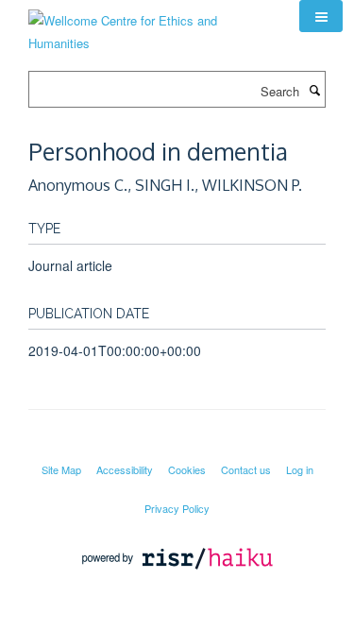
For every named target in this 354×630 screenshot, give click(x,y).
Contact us (246, 469)
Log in (299, 469)
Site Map (61, 469)
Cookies (187, 469)
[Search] (314, 89)
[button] (321, 16)
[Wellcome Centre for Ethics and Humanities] (149, 25)
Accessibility (124, 469)
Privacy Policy (177, 508)
